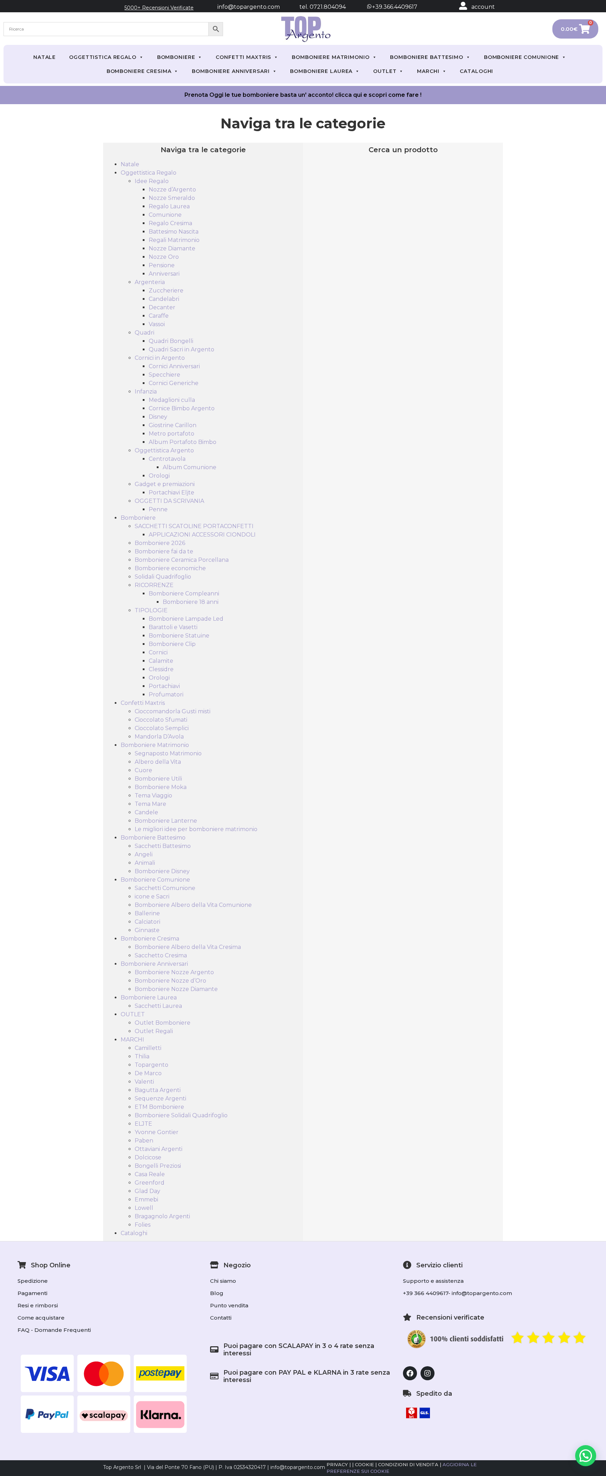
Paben (144, 1140)
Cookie (364, 1464)
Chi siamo (223, 1281)
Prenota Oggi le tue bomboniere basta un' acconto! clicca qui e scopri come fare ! (303, 95)
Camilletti (148, 1048)
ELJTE (143, 1123)
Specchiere (164, 374)
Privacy (337, 1464)
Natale (44, 57)
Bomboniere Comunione (521, 57)
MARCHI (428, 71)
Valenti (144, 1081)
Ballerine (147, 913)
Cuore (143, 770)
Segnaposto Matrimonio (168, 753)
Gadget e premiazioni (165, 484)
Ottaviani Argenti (158, 1149)
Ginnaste (147, 930)
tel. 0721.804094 (316, 7)
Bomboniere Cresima (139, 71)
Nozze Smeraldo (172, 198)
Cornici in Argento (160, 358)
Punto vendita (229, 1305)
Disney (158, 416)
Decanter (162, 307)
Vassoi (157, 324)
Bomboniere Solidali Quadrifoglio (181, 1115)
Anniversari (164, 273)
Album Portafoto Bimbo (182, 442)
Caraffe (159, 315)
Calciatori (147, 921)
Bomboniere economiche (170, 568)
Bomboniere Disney (162, 871)
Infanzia (146, 391)
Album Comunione (189, 467)
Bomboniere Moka (161, 787)
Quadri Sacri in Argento (181, 349)
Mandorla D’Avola (159, 736)
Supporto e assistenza (433, 1281)
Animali (145, 863)
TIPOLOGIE (151, 610)
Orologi (159, 475)
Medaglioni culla (172, 400)
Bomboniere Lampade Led (186, 618)
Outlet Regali (154, 1031)
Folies (142, 1224)
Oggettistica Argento (164, 450)
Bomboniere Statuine (179, 635)
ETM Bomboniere (159, 1107)
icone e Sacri (152, 896)
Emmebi (146, 1199)
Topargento (151, 1064)
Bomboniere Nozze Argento (174, 972)
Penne (158, 509)
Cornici (158, 652)
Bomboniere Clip (172, 644)
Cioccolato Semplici (162, 728)
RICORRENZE (154, 585)
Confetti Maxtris (243, 57)
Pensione (162, 265)
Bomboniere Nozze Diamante (176, 989)
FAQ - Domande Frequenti (54, 1330)
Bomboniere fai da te (164, 551)
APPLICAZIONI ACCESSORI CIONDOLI (202, 534)
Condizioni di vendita (408, 1464)
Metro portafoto (171, 433)
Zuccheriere (166, 290)
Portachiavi (164, 686)
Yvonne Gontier (157, 1132)
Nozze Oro (164, 257)
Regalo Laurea (169, 206)
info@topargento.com (248, 7)
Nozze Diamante (172, 248)
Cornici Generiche (173, 383)
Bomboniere (176, 57)
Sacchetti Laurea (158, 1006)
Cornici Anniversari (174, 366)
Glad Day (147, 1191)
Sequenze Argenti (160, 1098)
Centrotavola (167, 459)
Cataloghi (476, 71)
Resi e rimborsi (38, 1305)
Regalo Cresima (170, 223)
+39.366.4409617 (394, 7)
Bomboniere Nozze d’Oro (170, 980)
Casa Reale (150, 1174)
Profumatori (166, 694)
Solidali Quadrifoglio (163, 576)
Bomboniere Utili (158, 778)
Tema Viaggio (153, 795)
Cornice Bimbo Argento (182, 408)
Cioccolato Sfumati (161, 719)
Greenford (149, 1182)
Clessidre (161, 669)
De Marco (148, 1073)
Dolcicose (148, 1157)
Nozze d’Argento (172, 189)
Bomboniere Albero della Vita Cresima (188, 947)
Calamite (161, 661)
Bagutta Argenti (158, 1090)
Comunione (165, 214)
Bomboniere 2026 (160, 543)
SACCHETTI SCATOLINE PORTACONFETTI (194, 526)
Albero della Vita (158, 762)
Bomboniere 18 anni (190, 602)
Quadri (144, 332)
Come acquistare (41, 1317)
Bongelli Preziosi (158, 1165)
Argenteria (150, 282)
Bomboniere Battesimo (426, 57)
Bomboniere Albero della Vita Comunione (193, 905)
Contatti (220, 1317)
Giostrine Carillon (172, 425)
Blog (216, 1293)
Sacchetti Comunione (165, 888)
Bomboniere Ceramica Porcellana (182, 560)
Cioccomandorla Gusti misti (172, 711)
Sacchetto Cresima (161, 955)
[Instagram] (427, 1373)
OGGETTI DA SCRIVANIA (169, 501)
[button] (585, 1455)
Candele (146, 812)
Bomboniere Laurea (321, 71)
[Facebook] (410, 1373)
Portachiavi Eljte (171, 492)
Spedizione (33, 1281)
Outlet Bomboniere (162, 1022)
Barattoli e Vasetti (173, 627)
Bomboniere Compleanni (184, 593)
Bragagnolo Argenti (162, 1216)
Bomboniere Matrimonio (330, 57)
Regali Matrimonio (174, 240)
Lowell (144, 1208)
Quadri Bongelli (171, 341)
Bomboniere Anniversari (230, 71)
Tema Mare (150, 804)
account (483, 7)
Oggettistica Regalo (102, 57)
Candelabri (164, 299)
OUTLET (384, 71)
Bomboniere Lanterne (166, 820)
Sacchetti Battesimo (163, 846)
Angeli (144, 854)
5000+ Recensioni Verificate (159, 8)
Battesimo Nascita (173, 231)
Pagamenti (32, 1293)
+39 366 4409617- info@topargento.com (457, 1293)
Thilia (142, 1056)
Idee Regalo (152, 181)
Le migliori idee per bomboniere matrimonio (196, 829)
